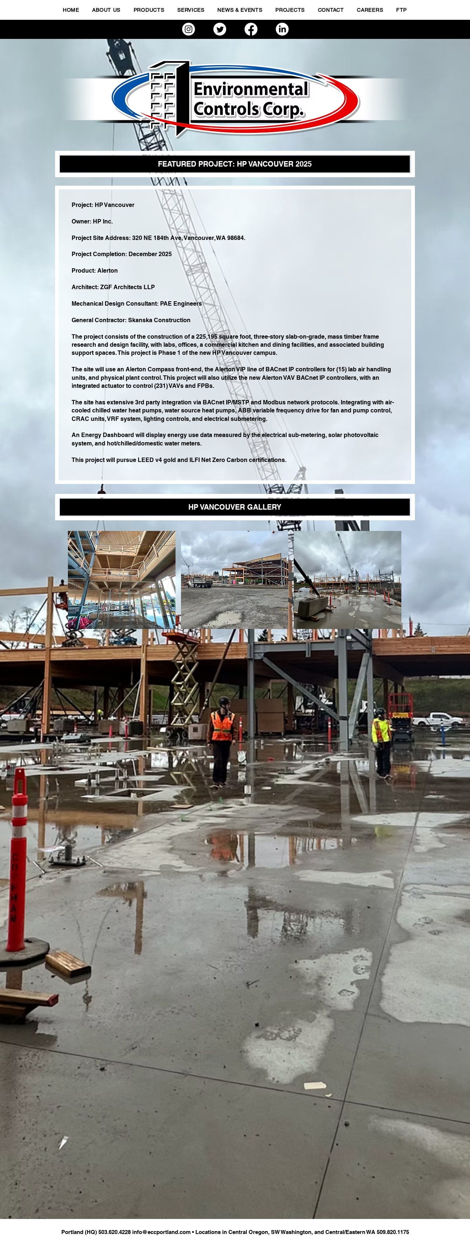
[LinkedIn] (282, 29)
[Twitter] (219, 29)
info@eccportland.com (161, 1232)
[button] (122, 580)
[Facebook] (251, 29)
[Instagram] (188, 29)
